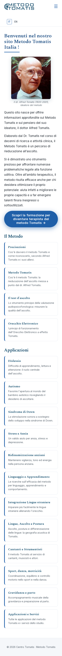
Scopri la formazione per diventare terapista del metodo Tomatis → (31, 219)
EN (15, 21)
